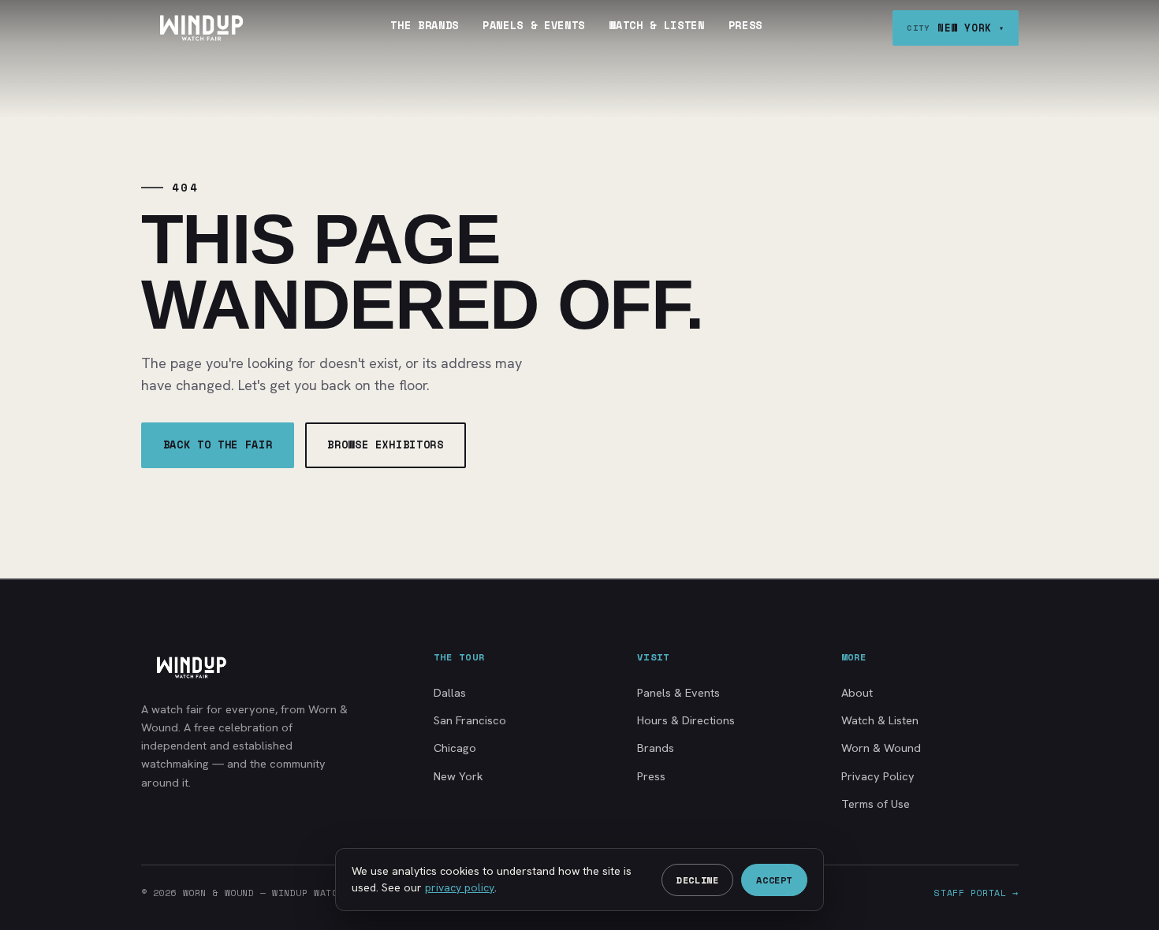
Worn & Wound (881, 747)
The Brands (424, 25)
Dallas (450, 692)
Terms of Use (875, 803)
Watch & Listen (656, 25)
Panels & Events (534, 25)
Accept (774, 880)
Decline (697, 880)
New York (458, 775)
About (857, 692)
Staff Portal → (976, 892)
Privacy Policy (878, 775)
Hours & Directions (686, 719)
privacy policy (459, 887)
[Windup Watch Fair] (201, 28)
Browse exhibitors (385, 444)
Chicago (455, 747)
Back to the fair (218, 444)
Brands (655, 747)
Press (745, 25)
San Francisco (470, 719)
